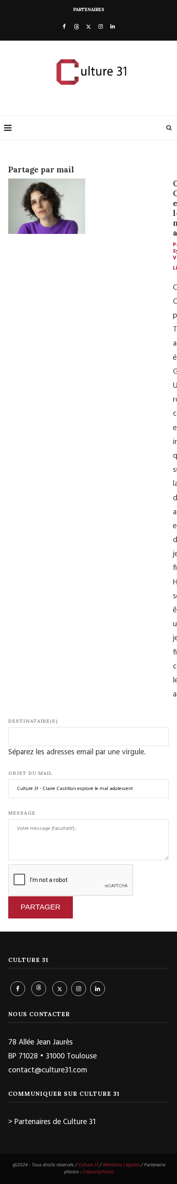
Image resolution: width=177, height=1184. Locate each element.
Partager (41, 907)
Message (21, 813)
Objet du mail (30, 773)
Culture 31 (88, 1165)
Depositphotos (98, 1172)
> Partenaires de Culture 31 (51, 1122)
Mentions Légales (120, 1165)
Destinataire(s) (33, 721)
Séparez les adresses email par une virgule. (77, 752)
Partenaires (88, 9)
